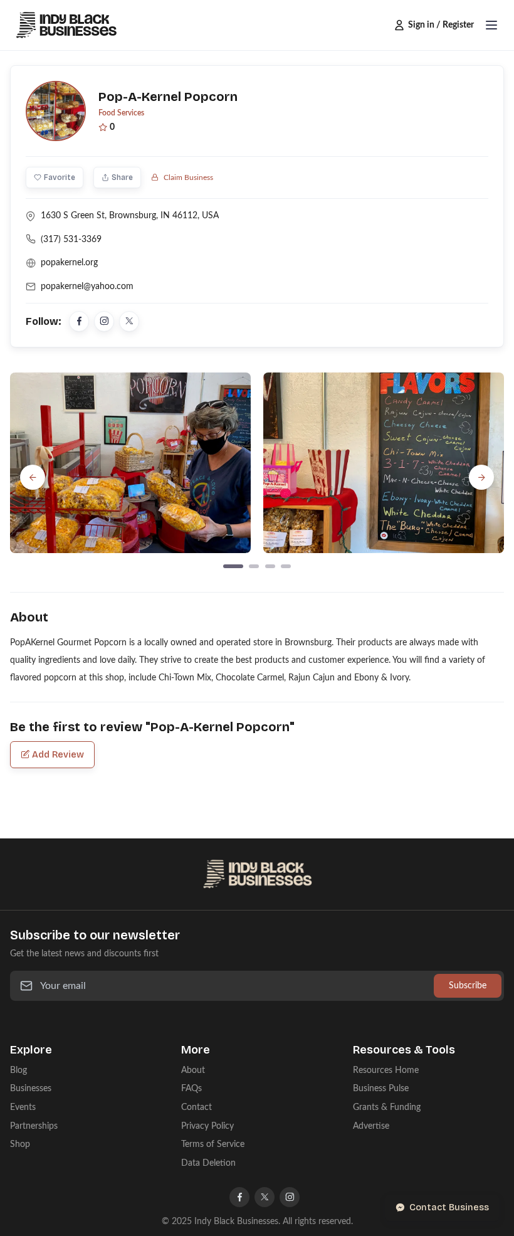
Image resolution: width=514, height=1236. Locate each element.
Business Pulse (381, 1088)
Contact (196, 1107)
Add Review (58, 754)
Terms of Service (212, 1144)
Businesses (30, 1088)
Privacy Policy (207, 1126)
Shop (20, 1144)
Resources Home (386, 1070)
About (193, 1070)
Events (23, 1107)
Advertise (371, 1126)
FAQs (191, 1088)
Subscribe (467, 985)
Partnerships (34, 1126)
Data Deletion (208, 1163)
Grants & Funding (387, 1107)
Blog (18, 1070)
